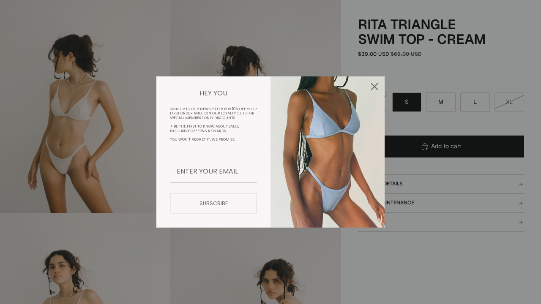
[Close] (374, 86)
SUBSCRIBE (213, 203)
